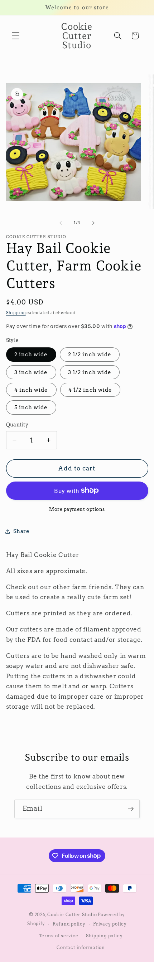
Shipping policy (104, 935)
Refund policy (69, 924)
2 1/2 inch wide (90, 354)
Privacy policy (110, 924)
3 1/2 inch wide (90, 372)
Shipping (16, 312)
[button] (15, 35)
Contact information (81, 947)
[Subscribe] (130, 809)
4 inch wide (31, 389)
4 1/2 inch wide (90, 389)
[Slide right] (93, 223)
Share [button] (21, 531)
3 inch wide (31, 372)
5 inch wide (31, 407)
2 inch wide (31, 354)
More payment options (77, 509)
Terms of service (58, 935)
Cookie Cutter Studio (72, 914)
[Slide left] (60, 223)
